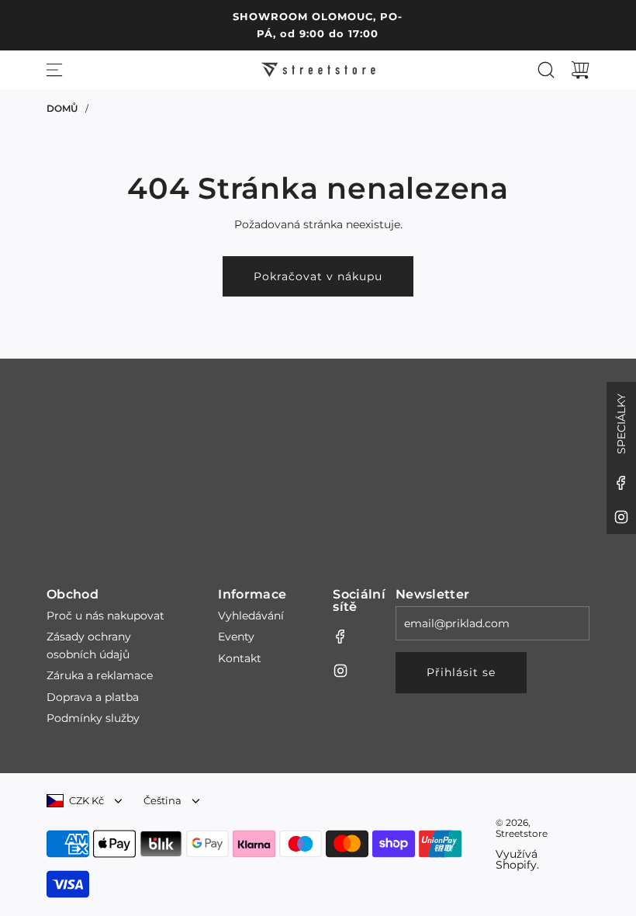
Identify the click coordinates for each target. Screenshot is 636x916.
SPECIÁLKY (621, 424)
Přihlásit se (461, 672)
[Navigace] (54, 69)
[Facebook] (621, 483)
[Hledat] (546, 70)
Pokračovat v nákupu (318, 276)
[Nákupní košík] (580, 70)
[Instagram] (621, 517)
